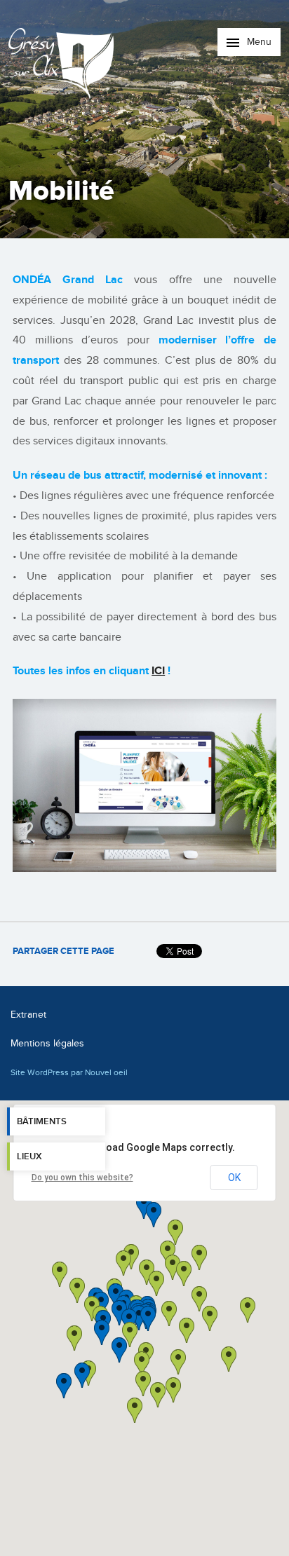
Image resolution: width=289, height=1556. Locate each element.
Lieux (29, 1156)
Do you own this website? (82, 1177)
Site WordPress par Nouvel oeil (69, 1072)
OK (234, 1177)
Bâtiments (42, 1121)
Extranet (28, 1015)
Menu (257, 42)
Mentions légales (47, 1043)
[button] (186, 1330)
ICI (158, 671)
